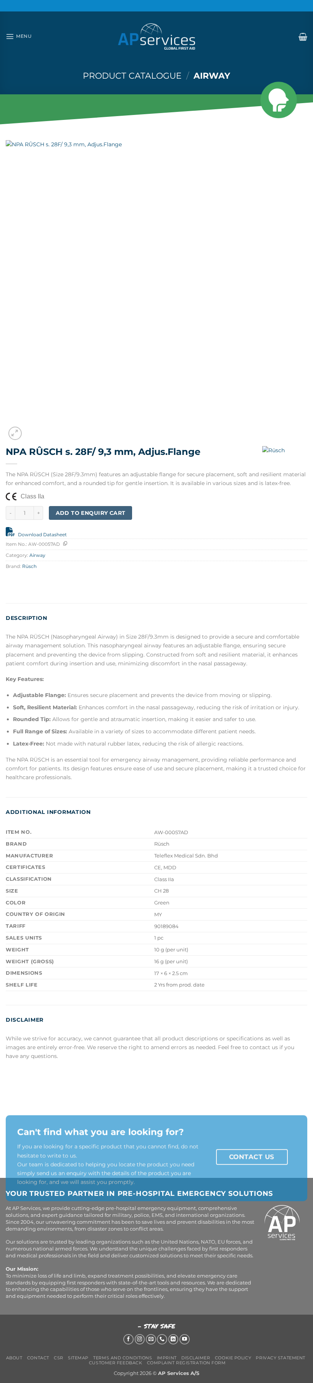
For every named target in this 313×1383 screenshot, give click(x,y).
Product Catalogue (132, 76)
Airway (212, 76)
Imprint (167, 1357)
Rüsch (29, 566)
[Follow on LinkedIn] (173, 1339)
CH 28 (161, 891)
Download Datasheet (42, 534)
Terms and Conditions (122, 1357)
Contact (38, 1357)
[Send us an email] (151, 1339)
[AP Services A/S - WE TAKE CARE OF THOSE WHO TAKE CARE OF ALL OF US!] (156, 36)
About (14, 1357)
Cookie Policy (233, 1357)
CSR (58, 1357)
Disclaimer (195, 1357)
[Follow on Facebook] (128, 1339)
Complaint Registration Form (186, 1362)
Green (161, 902)
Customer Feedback (115, 1362)
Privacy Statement (280, 1357)
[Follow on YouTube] (184, 1339)
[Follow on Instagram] (140, 1339)
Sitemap (78, 1357)
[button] (19, 36)
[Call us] (162, 1339)
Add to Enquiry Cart (91, 513)
